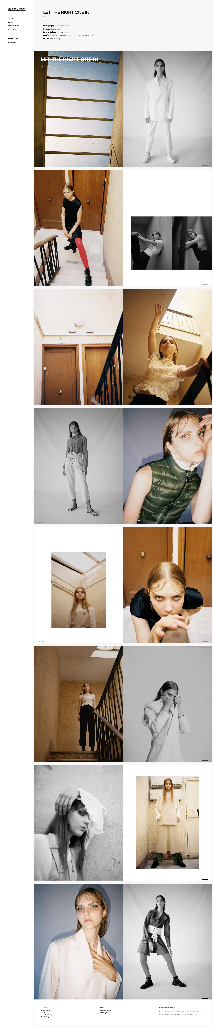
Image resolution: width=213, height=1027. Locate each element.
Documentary (13, 26)
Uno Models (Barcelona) (83, 35)
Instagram (12, 42)
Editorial (12, 18)
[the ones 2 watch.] (17, 9)
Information (13, 38)
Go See (10, 22)
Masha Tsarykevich (60, 35)
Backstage (12, 29)
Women (44, 16)
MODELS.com (193, 1014)
